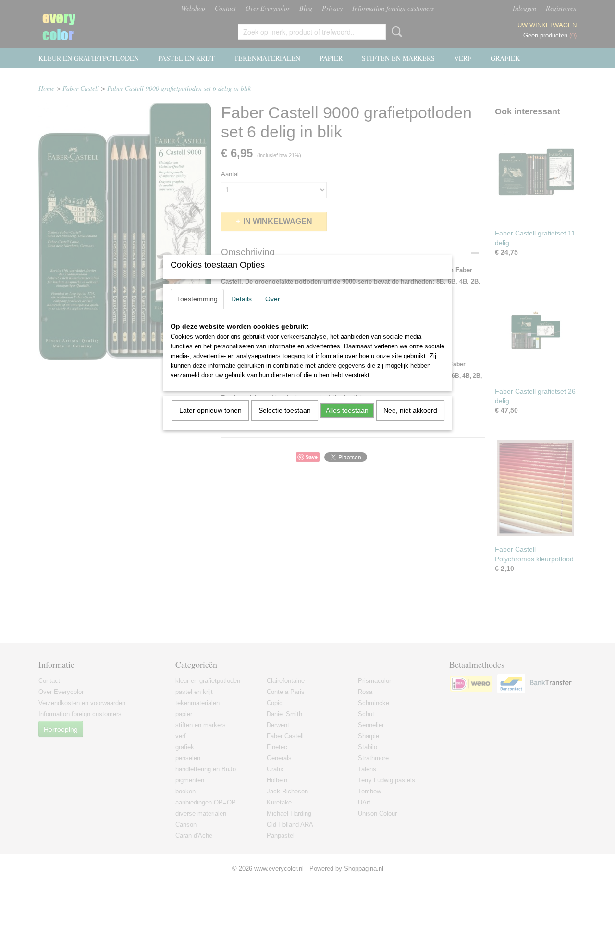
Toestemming (197, 299)
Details (241, 299)
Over (272, 299)
